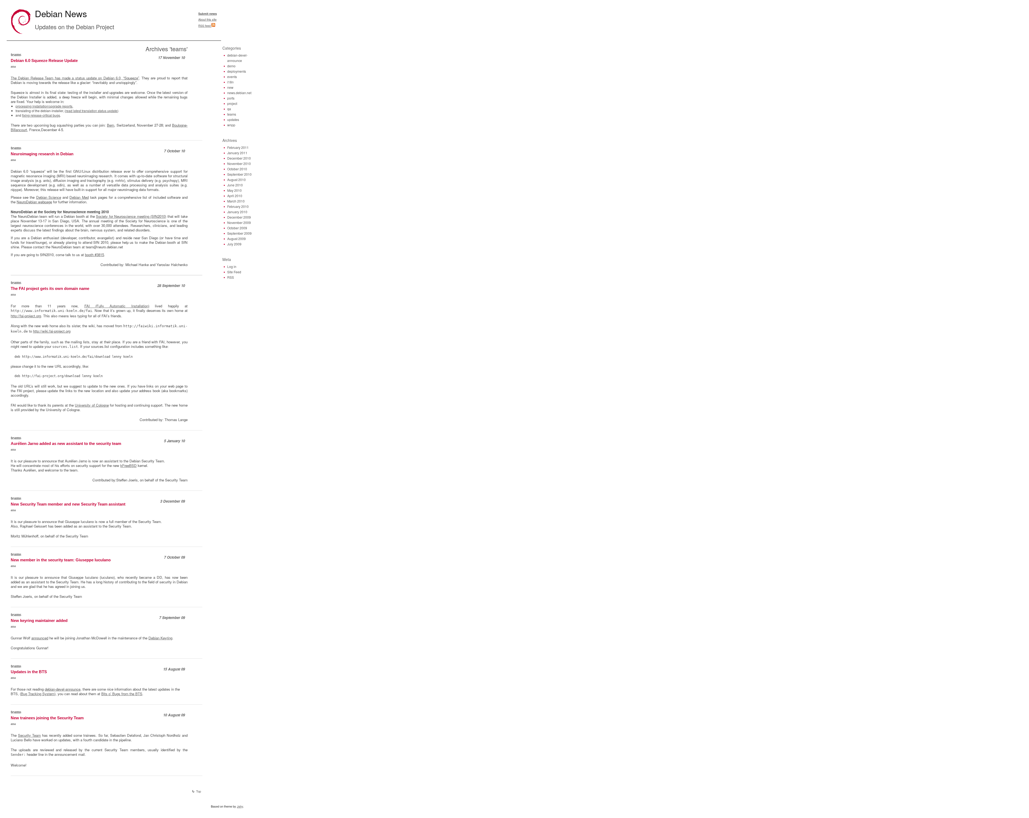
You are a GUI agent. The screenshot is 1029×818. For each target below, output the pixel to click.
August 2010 (236, 179)
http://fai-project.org (26, 315)
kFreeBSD (128, 465)
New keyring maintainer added (39, 620)
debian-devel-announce (62, 689)
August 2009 (236, 238)
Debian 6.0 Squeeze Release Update (44, 60)
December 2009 (239, 217)
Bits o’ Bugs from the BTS (121, 693)
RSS (230, 277)
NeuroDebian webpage (34, 201)
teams (16, 54)
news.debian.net (239, 92)
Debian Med (78, 197)
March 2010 (236, 201)
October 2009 (237, 228)
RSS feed (204, 25)
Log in (231, 266)
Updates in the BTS (29, 672)
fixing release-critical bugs (41, 115)
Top (198, 791)
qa (229, 108)
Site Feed (234, 272)
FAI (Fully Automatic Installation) (116, 305)
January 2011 (237, 152)
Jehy (240, 806)
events (232, 76)
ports (230, 98)
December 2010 (239, 158)
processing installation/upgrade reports (44, 106)
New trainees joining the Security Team (47, 718)
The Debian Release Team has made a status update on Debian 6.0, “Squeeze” (75, 77)
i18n (230, 82)
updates (233, 119)
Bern (110, 125)
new (230, 87)
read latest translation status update (91, 110)
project (232, 103)
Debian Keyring (160, 637)
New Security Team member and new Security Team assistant (68, 504)
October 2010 (237, 169)
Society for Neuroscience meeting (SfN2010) (131, 216)
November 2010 (239, 163)
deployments (236, 71)
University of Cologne (92, 405)
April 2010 (234, 195)
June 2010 (235, 185)
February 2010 (238, 206)
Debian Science (48, 197)
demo (231, 66)
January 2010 (237, 211)
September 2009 (239, 233)
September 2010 (239, 174)
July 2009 (234, 244)
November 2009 (239, 222)
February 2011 (238, 147)
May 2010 (234, 190)
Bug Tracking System (37, 693)
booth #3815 (94, 254)
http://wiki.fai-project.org (51, 331)
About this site (207, 19)
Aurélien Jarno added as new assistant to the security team (66, 443)
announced (39, 637)
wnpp (231, 125)
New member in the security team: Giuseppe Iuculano (61, 560)
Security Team (29, 735)
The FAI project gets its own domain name (50, 288)
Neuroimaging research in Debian (42, 154)
